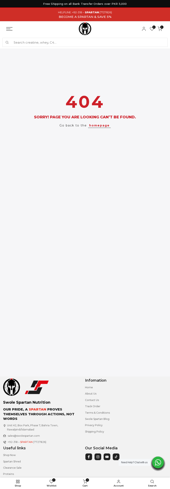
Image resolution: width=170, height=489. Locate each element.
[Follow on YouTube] (107, 457)
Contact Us (92, 400)
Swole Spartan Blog (97, 418)
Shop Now (9, 455)
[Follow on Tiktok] (116, 457)
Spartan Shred (12, 461)
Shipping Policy (94, 431)
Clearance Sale (12, 467)
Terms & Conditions (97, 412)
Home (89, 387)
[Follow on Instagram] (98, 457)
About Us (90, 393)
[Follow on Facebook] (88, 457)
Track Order (92, 406)
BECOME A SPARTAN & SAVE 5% (85, 17)
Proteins (8, 474)
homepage (99, 125)
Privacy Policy (94, 425)
